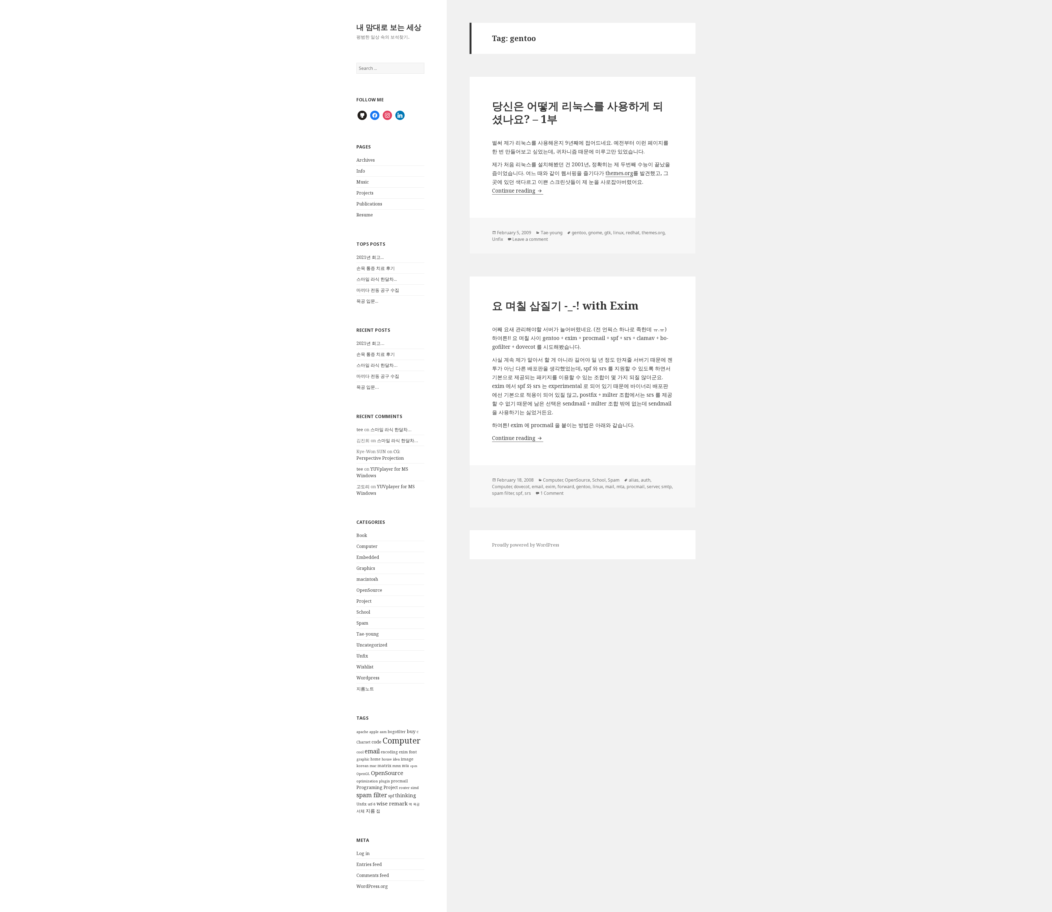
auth (645, 480)
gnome (595, 233)
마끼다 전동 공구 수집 (377, 290)
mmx (396, 766)
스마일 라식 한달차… (377, 365)
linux (618, 233)
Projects (364, 193)
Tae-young (367, 634)
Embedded (367, 557)
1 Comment (552, 493)
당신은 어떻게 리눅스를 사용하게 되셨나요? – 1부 (577, 112)
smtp (666, 487)
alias (634, 480)
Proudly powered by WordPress (525, 545)
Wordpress (367, 678)
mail (609, 487)
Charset (363, 742)
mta (405, 765)
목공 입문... (367, 301)
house (387, 759)
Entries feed (369, 864)
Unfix (362, 656)
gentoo (579, 233)
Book (361, 535)
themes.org (619, 173)
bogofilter (397, 731)
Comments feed (372, 875)
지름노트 (365, 689)
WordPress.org (372, 886)
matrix (384, 765)
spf (391, 795)
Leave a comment (530, 239)
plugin (384, 781)
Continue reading (517, 190)
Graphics (365, 568)
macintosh (367, 579)
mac (373, 766)
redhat (632, 233)
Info (360, 171)
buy (411, 731)
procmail (399, 781)
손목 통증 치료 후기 (375, 268)
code (376, 742)
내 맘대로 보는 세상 (388, 27)
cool (360, 752)
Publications (369, 204)
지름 (370, 811)
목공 (416, 804)
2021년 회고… (370, 343)
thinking (405, 795)
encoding (389, 752)
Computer (367, 546)
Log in (363, 853)
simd (415, 787)
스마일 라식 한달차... (376, 279)
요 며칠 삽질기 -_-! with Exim (565, 305)
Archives (365, 160)
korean (362, 766)
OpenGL (363, 773)
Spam (362, 623)
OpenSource (369, 590)
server (653, 487)
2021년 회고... (370, 257)
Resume (364, 215)
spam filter (371, 795)
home (375, 759)
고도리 (363, 487)
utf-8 (371, 804)
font (413, 751)
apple (374, 732)
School (363, 612)
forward (566, 487)
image (407, 759)
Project (363, 601)
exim (403, 752)
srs (528, 493)
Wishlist (364, 667)
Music (362, 182)
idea (396, 759)
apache (362, 732)
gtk (607, 233)
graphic (362, 759)
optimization (367, 781)
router (404, 787)
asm (383, 732)
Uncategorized (371, 645)
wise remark (392, 803)
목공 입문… (367, 387)
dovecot (522, 487)
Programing (369, 787)
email (372, 751)
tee (359, 430)
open (413, 766)
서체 (360, 811)
